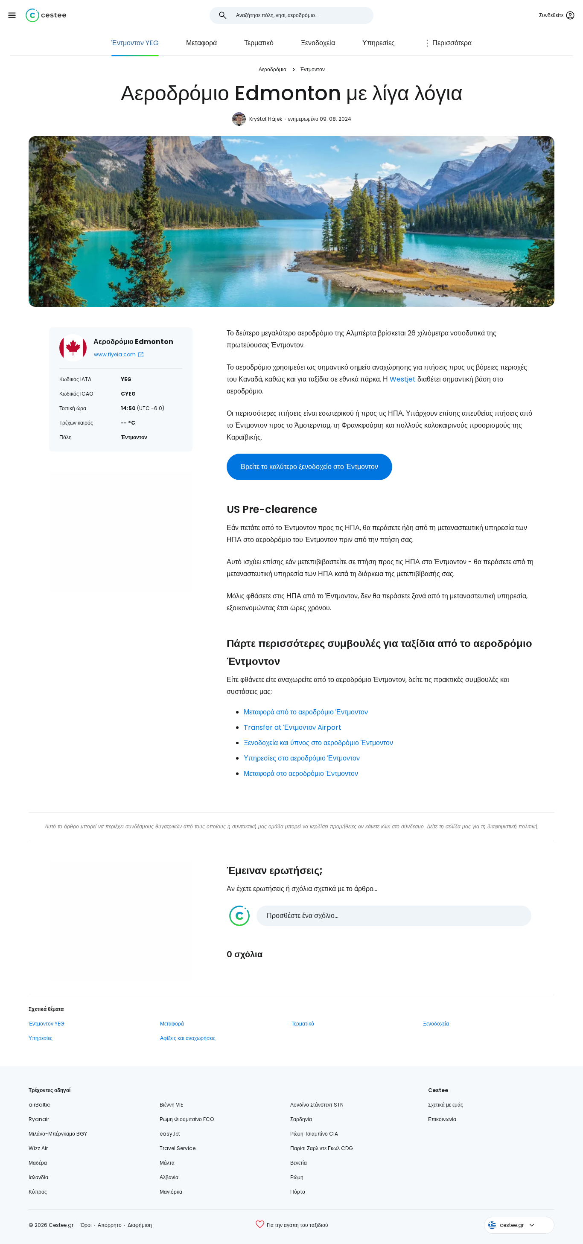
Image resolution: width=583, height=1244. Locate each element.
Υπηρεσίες (378, 43)
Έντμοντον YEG (135, 43)
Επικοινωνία (442, 1119)
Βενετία (298, 1162)
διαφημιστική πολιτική (512, 826)
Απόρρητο (110, 1225)
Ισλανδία (38, 1177)
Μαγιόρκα (171, 1191)
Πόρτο (297, 1191)
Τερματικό (259, 43)
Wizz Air (38, 1148)
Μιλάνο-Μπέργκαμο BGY (58, 1133)
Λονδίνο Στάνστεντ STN (317, 1104)
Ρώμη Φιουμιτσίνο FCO (187, 1119)
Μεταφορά (201, 43)
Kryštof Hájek (265, 118)
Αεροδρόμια (272, 69)
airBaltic (39, 1104)
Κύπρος (38, 1191)
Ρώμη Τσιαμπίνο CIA (314, 1133)
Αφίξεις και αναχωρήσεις (188, 1038)
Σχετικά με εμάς (445, 1104)
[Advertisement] (120, 531)
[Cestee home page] (46, 15)
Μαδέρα (38, 1162)
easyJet (170, 1133)
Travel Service (177, 1148)
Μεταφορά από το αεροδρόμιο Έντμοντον (306, 712)
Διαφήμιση (140, 1225)
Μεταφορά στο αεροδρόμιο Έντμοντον (301, 773)
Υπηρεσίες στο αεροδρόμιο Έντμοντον (302, 758)
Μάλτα (167, 1162)
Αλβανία (169, 1177)
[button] (12, 15)
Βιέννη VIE (171, 1104)
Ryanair (39, 1119)
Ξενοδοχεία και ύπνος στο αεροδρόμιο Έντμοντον (318, 743)
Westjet (403, 379)
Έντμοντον (312, 69)
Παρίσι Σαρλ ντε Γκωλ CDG (321, 1148)
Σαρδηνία (301, 1119)
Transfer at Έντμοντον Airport (292, 727)
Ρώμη (296, 1177)
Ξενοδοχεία (318, 43)
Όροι (86, 1225)
